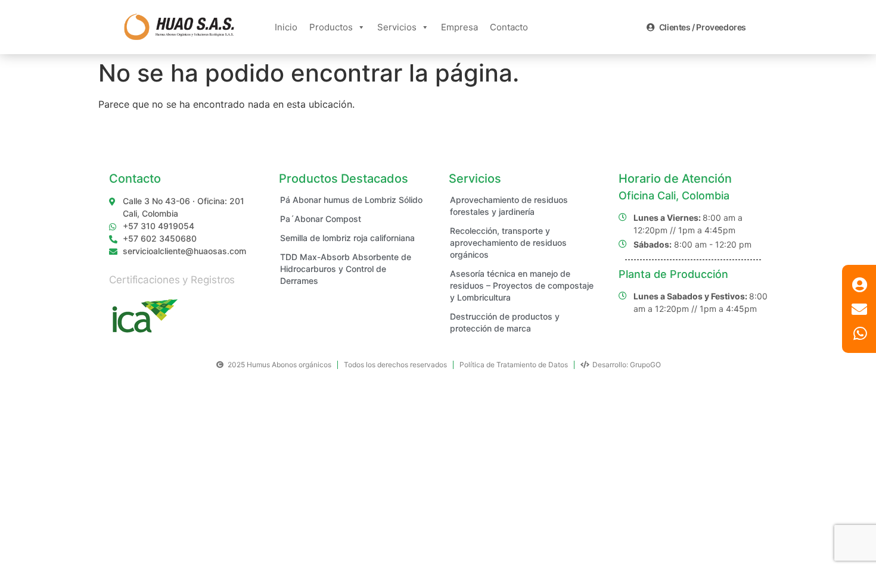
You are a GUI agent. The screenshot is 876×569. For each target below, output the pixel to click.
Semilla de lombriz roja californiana (347, 238)
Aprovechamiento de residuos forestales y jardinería (509, 206)
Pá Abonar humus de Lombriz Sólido (351, 200)
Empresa (459, 27)
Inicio (286, 27)
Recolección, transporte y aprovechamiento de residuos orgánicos (508, 243)
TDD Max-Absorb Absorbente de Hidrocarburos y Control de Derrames (345, 269)
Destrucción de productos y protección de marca (505, 322)
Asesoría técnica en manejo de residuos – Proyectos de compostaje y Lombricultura (522, 285)
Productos (331, 27)
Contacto (509, 27)
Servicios (397, 27)
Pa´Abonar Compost (320, 219)
